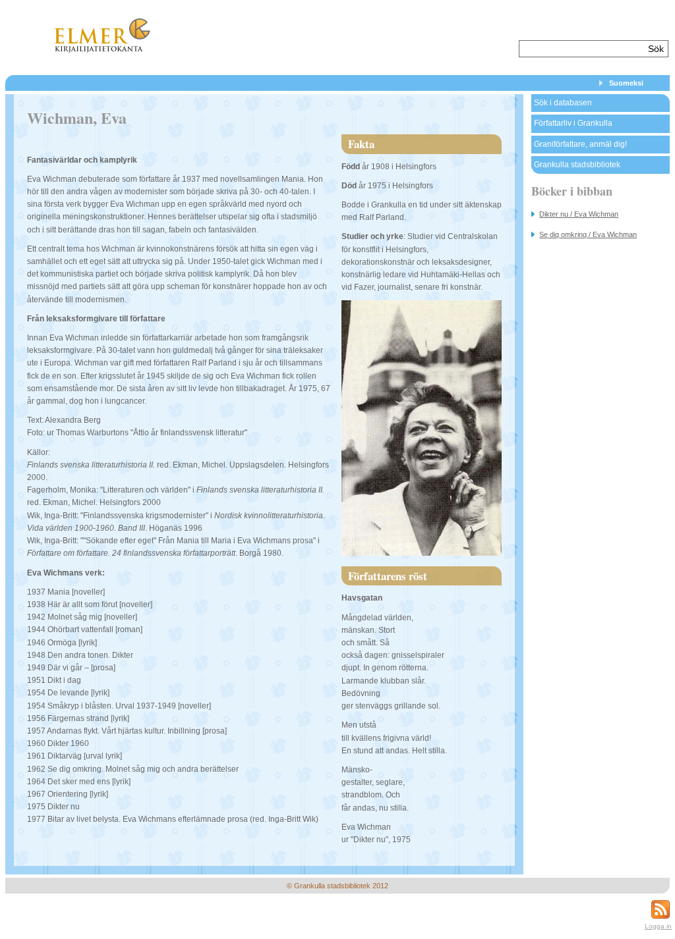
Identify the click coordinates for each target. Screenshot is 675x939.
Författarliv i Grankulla (573, 123)
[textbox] (581, 49)
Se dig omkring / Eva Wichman (588, 234)
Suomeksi (626, 83)
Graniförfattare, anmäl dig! (580, 144)
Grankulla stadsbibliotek (577, 164)
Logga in (658, 926)
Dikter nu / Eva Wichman (578, 214)
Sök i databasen (563, 102)
